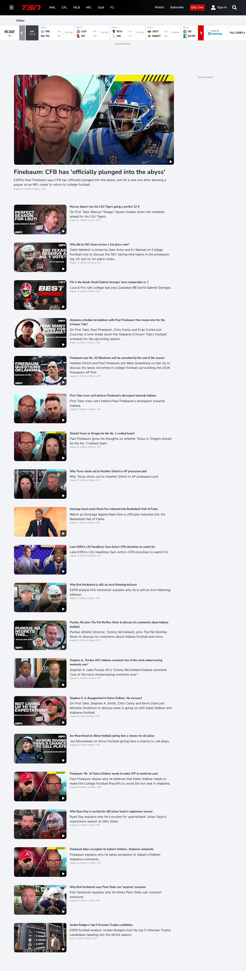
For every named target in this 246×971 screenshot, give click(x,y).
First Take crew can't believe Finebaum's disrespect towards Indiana (113, 395)
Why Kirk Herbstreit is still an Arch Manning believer (103, 585)
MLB (76, 7)
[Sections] (11, 7)
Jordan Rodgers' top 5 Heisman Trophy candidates (101, 925)
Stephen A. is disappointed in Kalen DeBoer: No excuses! (106, 698)
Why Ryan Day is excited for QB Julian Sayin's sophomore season (111, 811)
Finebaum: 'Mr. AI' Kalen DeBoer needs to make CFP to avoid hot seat (114, 773)
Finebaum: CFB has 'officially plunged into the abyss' (89, 172)
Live (200, 7)
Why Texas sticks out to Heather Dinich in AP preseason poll (108, 471)
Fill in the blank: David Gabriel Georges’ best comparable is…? (109, 282)
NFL (89, 7)
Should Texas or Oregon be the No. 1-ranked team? (102, 433)
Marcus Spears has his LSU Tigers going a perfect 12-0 (104, 207)
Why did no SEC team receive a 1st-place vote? (99, 244)
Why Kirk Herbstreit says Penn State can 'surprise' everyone (108, 887)
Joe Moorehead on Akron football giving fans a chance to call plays (112, 736)
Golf (101, 7)
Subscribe (177, 7)
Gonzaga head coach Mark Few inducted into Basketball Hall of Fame (114, 509)
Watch (159, 7)
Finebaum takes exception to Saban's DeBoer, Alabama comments (112, 849)
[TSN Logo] (31, 7)
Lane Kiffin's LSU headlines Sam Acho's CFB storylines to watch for (112, 547)
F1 (112, 7)
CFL (64, 7)
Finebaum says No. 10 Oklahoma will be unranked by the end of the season (117, 358)
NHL (52, 7)
